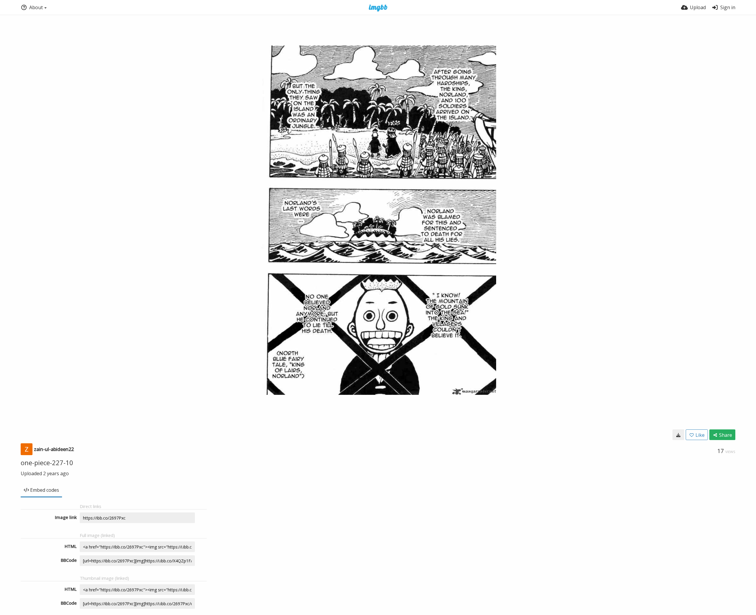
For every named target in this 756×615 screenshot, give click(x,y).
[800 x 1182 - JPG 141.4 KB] (678, 434)
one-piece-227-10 (47, 462)
